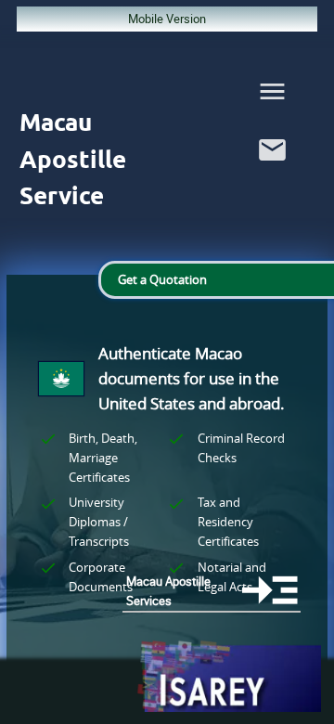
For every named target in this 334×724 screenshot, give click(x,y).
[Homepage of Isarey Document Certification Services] (228, 678)
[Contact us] (272, 170)
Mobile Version (167, 18)
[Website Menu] (272, 95)
